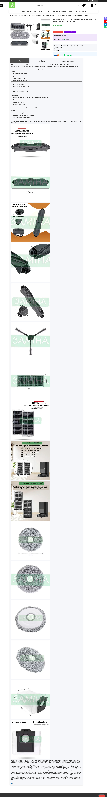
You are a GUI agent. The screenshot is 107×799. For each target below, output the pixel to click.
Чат (103, 795)
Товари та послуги (31, 11)
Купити (59, 31)
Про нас (41, 11)
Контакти (48, 11)
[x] (12, 783)
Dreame (21, 15)
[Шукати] (78, 5)
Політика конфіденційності (60, 796)
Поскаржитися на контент (50, 796)
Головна (23, 11)
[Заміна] (12, 5)
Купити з (69, 31)
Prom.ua (59, 793)
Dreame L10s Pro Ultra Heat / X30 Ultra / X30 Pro (33, 15)
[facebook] (11, 783)
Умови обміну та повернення (59, 11)
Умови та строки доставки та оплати (77, 11)
